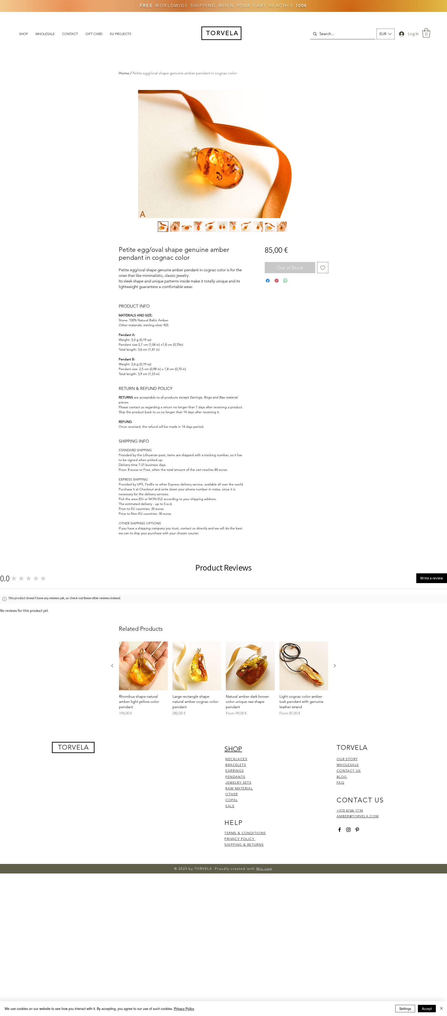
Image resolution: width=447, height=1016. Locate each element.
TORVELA (73, 884)
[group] (223, 816)
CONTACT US (349, 908)
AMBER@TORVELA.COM (358, 954)
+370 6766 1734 (350, 948)
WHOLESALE (348, 902)
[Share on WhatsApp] (285, 280)
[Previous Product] (112, 803)
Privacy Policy (184, 1008)
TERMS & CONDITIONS (245, 970)
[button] (385, 34)
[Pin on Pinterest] (276, 280)
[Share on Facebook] (268, 280)
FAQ (340, 920)
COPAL (231, 937)
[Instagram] (348, 967)
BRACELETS (235, 902)
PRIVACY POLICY (239, 976)
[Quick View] (143, 803)
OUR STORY (347, 896)
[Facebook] (339, 967)
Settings (405, 1008)
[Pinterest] (357, 967)
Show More (206, 649)
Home (124, 73)
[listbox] (385, 34)
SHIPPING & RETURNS (244, 982)
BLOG (342, 914)
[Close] (441, 1008)
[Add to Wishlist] (322, 267)
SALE (229, 943)
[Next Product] (335, 803)
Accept (427, 1008)
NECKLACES (236, 896)
